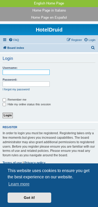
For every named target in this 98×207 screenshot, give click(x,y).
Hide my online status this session (29, 104)
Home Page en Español (49, 17)
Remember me (16, 99)
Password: (10, 79)
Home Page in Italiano (49, 10)
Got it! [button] (29, 197)
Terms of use (12, 163)
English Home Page (49, 3)
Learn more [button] (19, 184)
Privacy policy (34, 163)
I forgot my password (16, 89)
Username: (10, 67)
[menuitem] (14, 40)
